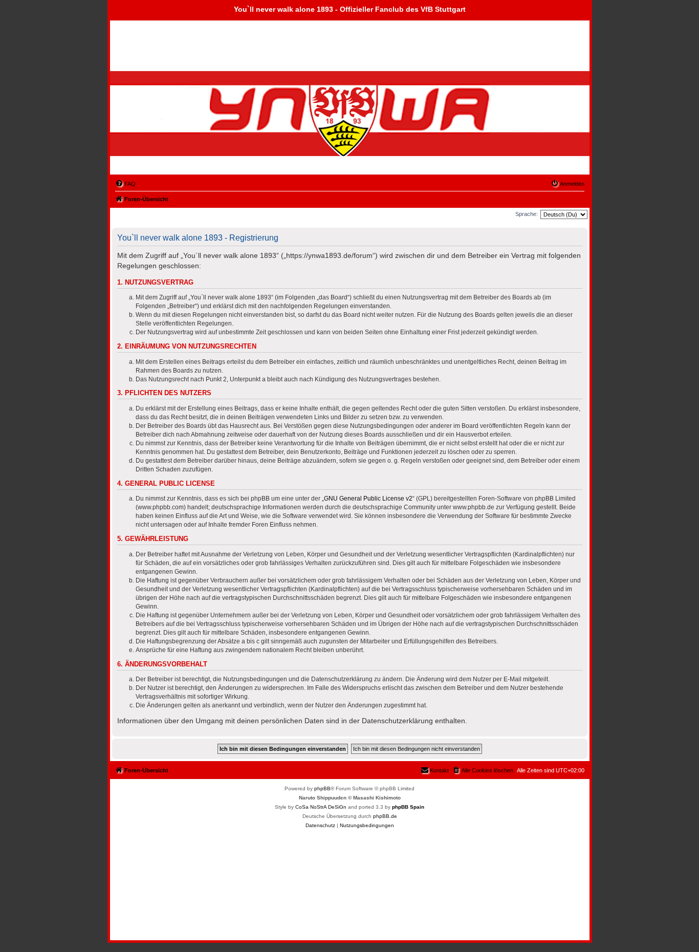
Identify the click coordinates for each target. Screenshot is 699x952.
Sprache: (526, 214)
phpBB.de (385, 816)
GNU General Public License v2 (368, 498)
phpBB (322, 788)
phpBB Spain (408, 807)
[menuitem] (125, 184)
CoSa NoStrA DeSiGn (320, 807)
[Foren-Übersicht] (169, 122)
